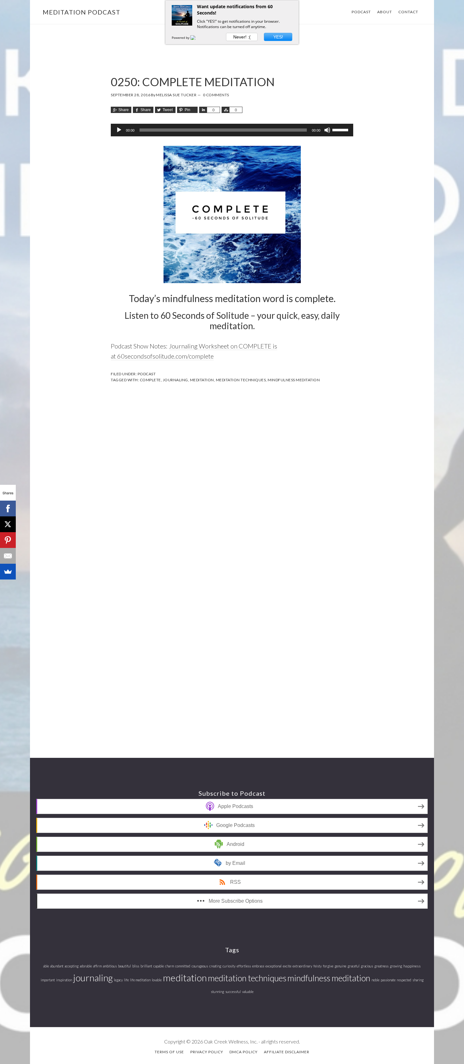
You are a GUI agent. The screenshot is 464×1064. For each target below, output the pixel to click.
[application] (232, 130)
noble (375, 980)
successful (233, 992)
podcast (147, 374)
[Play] (119, 130)
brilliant (146, 966)
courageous (200, 966)
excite (287, 966)
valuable (247, 992)
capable (158, 966)
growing (396, 966)
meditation (202, 379)
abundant (56, 966)
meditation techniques (241, 379)
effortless (244, 966)
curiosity (229, 966)
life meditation (140, 980)
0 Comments (216, 94)
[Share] (203, 110)
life (126, 980)
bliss (135, 966)
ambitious (110, 966)
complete (150, 379)
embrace (258, 966)
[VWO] (196, 37)
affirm (97, 966)
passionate (388, 980)
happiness (412, 966)
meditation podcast (81, 12)
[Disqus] (232, 471)
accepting (72, 966)
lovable (157, 980)
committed (182, 966)
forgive (328, 966)
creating (215, 966)
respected (404, 980)
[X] (8, 524)
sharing (418, 980)
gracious (367, 966)
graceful (354, 966)
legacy (118, 980)
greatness (381, 966)
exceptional (273, 966)
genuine (340, 966)
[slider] (341, 129)
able (46, 966)
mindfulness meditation (294, 379)
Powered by (181, 37)
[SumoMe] (8, 572)
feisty (317, 966)
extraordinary (302, 966)
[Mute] (327, 130)
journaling (175, 379)
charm (169, 966)
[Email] (8, 556)
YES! (278, 36)
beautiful (124, 966)
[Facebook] (8, 508)
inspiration (64, 980)
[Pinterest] (8, 540)
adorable (86, 966)
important (48, 980)
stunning (217, 992)
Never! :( (242, 36)
